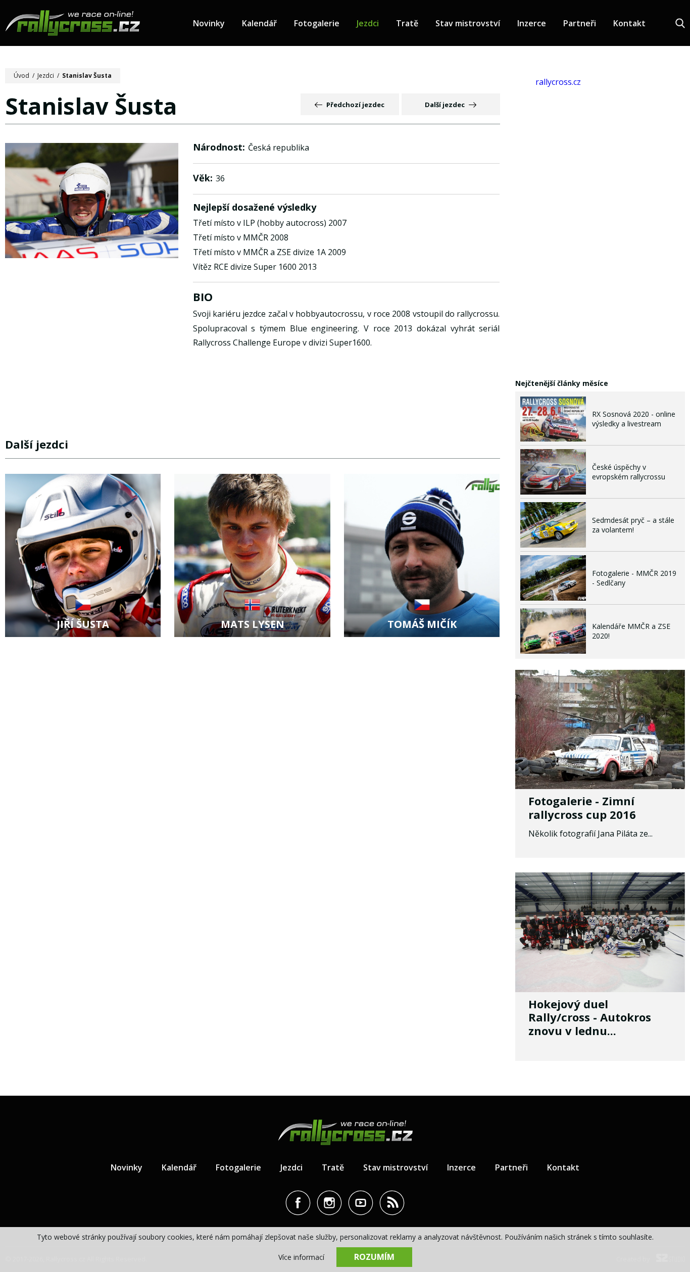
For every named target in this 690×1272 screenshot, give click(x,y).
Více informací (301, 1257)
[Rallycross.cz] (72, 23)
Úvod (21, 75)
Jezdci (368, 23)
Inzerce (531, 23)
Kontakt (629, 23)
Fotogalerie (316, 23)
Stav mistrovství (467, 23)
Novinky (209, 23)
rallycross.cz (558, 81)
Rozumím (374, 1256)
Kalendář (259, 23)
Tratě (407, 23)
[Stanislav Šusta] (91, 202)
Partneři (579, 23)
